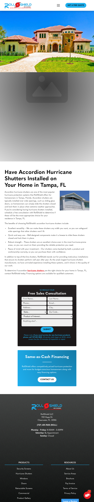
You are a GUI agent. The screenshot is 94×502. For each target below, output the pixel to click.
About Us (70, 469)
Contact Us (47, 380)
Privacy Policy (70, 493)
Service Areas (70, 474)
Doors (24, 484)
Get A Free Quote (76, 5)
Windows (24, 479)
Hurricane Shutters (24, 474)
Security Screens (24, 469)
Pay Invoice (70, 484)
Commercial (23, 493)
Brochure (70, 479)
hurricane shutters (36, 271)
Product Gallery (24, 498)
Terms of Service (70, 488)
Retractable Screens (23, 488)
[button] (55, 5)
